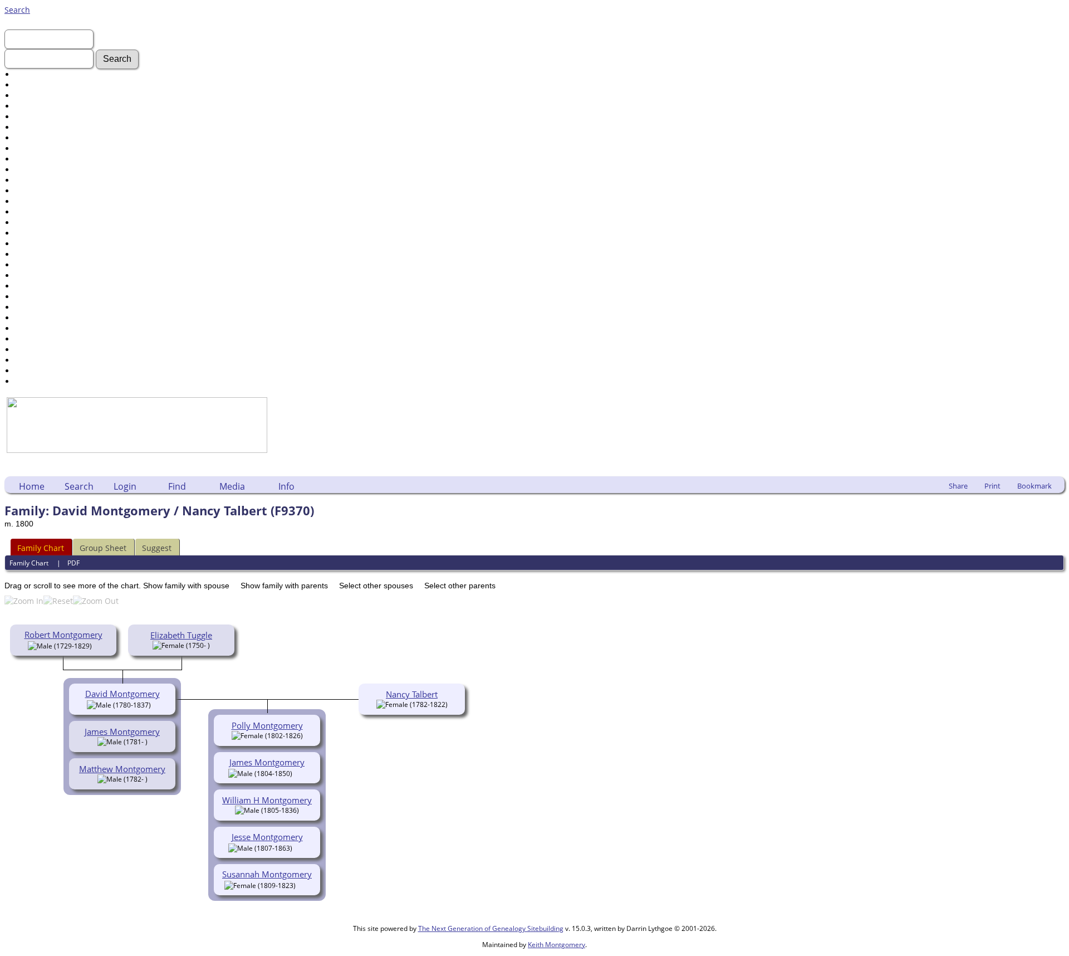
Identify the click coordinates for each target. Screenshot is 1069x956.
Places (26, 254)
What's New (37, 106)
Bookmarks (35, 360)
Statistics (31, 339)
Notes (26, 265)
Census (28, 191)
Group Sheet (103, 548)
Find (177, 486)
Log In (26, 95)
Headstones (37, 138)
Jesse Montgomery (267, 836)
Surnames (34, 85)
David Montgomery (122, 693)
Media (232, 486)
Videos (27, 180)
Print (992, 486)
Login (125, 486)
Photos (27, 159)
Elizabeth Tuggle (181, 635)
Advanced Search (47, 74)
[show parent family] (96, 645)
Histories (31, 148)
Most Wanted (40, 116)
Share (958, 486)
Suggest (156, 548)
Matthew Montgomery (122, 768)
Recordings (36, 169)
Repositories (38, 318)
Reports (29, 296)
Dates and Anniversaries (60, 275)
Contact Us (35, 370)
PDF (73, 563)
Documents (36, 127)
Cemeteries (36, 243)
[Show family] (300, 772)
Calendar (32, 286)
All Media (32, 233)
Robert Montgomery (63, 634)
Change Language (48, 349)
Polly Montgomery (267, 725)
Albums (29, 222)
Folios (25, 212)
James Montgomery (122, 731)
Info (286, 486)
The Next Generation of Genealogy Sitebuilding (490, 928)
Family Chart (40, 548)
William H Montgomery (267, 800)
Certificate (34, 201)
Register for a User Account (66, 381)
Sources (30, 307)
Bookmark (1034, 486)
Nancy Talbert (412, 694)
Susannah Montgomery (267, 874)
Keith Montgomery (556, 944)
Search (17, 9)
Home (32, 486)
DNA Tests (34, 328)
